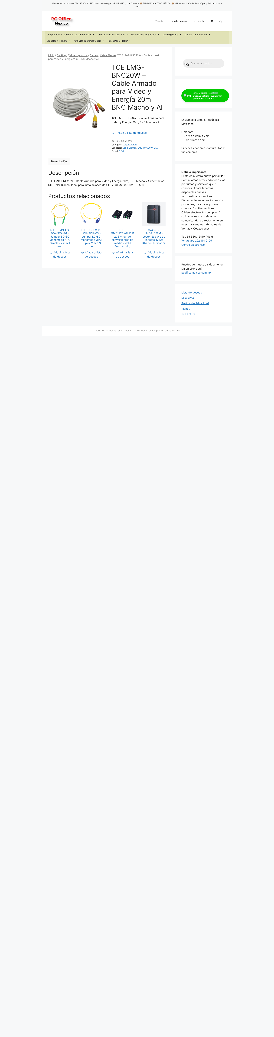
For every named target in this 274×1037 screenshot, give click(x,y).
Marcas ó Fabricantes (196, 34)
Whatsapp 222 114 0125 (196, 240)
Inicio (51, 55)
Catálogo (62, 55)
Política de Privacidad (195, 303)
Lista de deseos (178, 21)
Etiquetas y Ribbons (57, 40)
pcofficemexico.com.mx (196, 272)
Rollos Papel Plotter (118, 40)
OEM (156, 148)
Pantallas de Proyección (143, 34)
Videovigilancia (170, 34)
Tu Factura (188, 314)
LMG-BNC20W (145, 148)
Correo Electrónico (193, 244)
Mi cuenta (198, 21)
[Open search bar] (221, 21)
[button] (129, 133)
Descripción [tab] (59, 161)
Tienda (159, 21)
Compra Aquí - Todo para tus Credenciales (69, 34)
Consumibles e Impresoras (111, 34)
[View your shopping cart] (212, 21)
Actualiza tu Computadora (87, 40)
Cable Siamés (108, 55)
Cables (94, 55)
